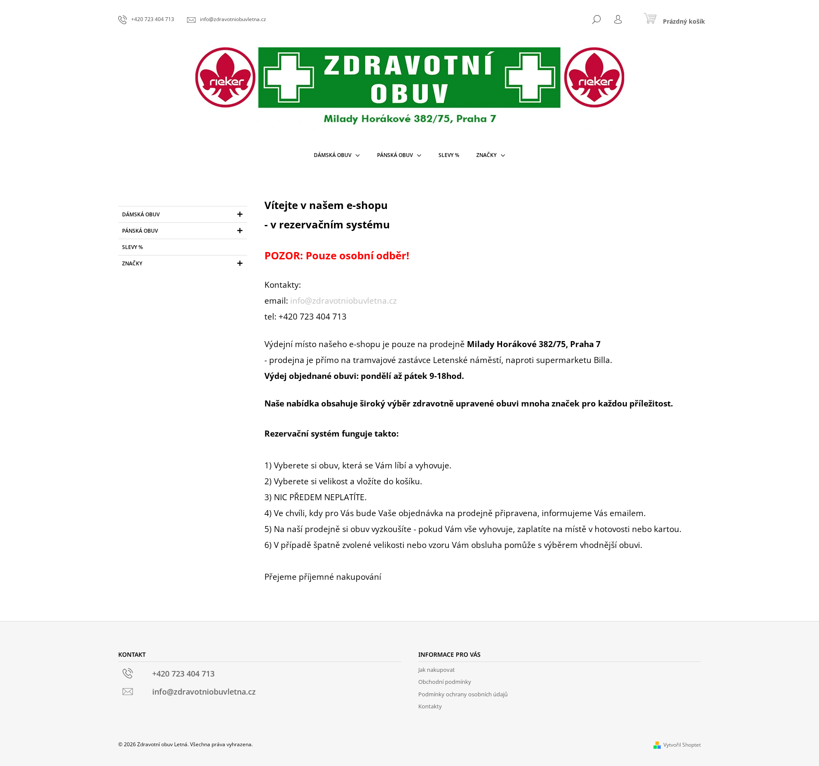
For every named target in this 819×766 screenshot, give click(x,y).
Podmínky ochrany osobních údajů (463, 694)
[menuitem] (336, 155)
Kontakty (430, 706)
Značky (132, 263)
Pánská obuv (140, 230)
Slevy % (132, 247)
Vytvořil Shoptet (682, 744)
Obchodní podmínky (444, 682)
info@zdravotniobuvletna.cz (343, 300)
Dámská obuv (141, 214)
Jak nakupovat (436, 670)
